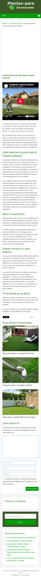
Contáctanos (15, 575)
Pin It (32, 317)
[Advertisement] (20, 51)
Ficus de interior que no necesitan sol (21, 538)
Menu (4, 15)
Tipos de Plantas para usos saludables (16, 571)
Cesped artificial (16, 23)
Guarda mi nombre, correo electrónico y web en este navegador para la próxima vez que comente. (19, 481)
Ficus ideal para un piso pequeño (19, 541)
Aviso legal (26, 575)
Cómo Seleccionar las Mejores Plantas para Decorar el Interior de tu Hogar (21, 552)
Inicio (6, 23)
